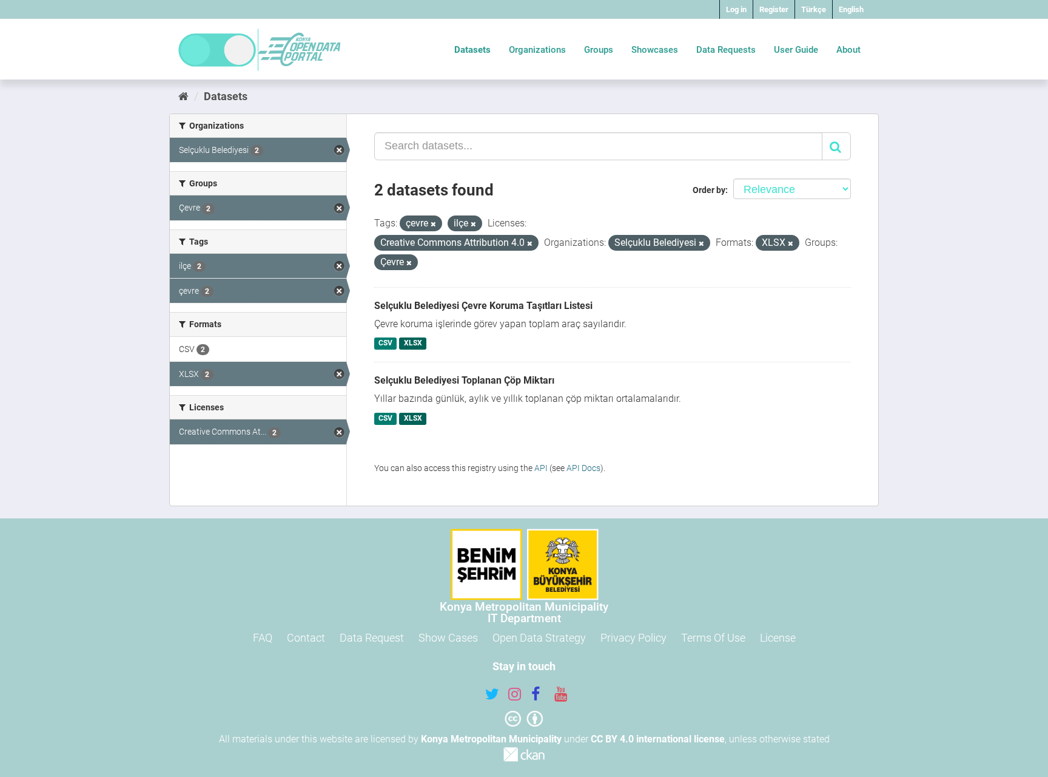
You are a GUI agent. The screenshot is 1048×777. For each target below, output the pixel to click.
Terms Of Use (713, 637)
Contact (306, 637)
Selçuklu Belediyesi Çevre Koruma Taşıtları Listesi (483, 305)
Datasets (472, 49)
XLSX (413, 343)
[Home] (183, 96)
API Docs (583, 468)
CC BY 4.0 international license (658, 739)
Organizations (537, 49)
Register (773, 9)
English (851, 9)
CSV (385, 343)
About (848, 49)
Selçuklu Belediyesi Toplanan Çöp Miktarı (464, 380)
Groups (598, 49)
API (541, 468)
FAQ (262, 637)
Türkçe (813, 9)
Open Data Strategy (539, 637)
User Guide (796, 49)
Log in (736, 9)
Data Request (372, 637)
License (778, 637)
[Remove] (433, 224)
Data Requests (726, 49)
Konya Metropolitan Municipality (491, 739)
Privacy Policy (633, 637)
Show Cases (448, 637)
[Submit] (836, 146)
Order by (709, 190)
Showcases (654, 49)
